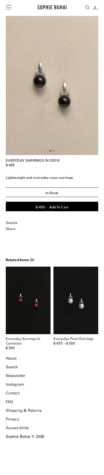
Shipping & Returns (24, 410)
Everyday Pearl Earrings (73, 338)
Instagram (15, 384)
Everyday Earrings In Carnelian (23, 340)
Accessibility (17, 427)
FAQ (9, 401)
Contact (13, 392)
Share (11, 229)
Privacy (12, 418)
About (11, 358)
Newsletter (15, 375)
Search (12, 366)
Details (11, 223)
